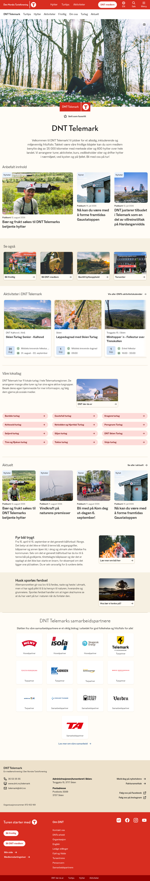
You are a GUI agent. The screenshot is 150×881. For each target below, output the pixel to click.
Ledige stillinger (60, 848)
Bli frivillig (11, 833)
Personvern (58, 862)
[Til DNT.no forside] (19, 4)
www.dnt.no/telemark (19, 783)
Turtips (65, 4)
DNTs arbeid (59, 834)
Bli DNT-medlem (14, 843)
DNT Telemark (12, 14)
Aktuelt (95, 14)
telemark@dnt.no (17, 788)
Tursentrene (59, 858)
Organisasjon (59, 839)
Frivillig (62, 14)
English (56, 844)
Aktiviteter (79, 4)
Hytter (53, 4)
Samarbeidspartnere (63, 867)
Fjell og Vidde (59, 853)
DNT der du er (57, 878)
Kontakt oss (59, 830)
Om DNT (58, 822)
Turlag (84, 14)
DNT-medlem (107, 4)
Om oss (73, 14)
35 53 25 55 (14, 778)
